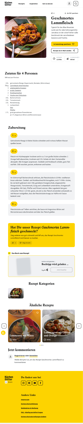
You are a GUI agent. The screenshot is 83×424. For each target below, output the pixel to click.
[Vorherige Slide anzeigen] (4, 326)
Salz (11, 107)
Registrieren (20, 355)
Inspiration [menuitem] (34, 4)
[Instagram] (23, 383)
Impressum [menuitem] (25, 400)
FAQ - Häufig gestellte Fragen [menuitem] (32, 412)
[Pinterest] (29, 383)
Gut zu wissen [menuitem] (47, 4)
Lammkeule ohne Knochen (19, 86)
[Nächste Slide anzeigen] (78, 326)
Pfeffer (12, 110)
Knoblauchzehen (16, 93)
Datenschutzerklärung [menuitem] (29, 404)
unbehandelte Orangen (18, 88)
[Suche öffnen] (75, 3)
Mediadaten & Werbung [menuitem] (29, 408)
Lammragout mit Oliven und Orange (57, 334)
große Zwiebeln (15, 90)
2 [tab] (41, 345)
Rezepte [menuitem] (22, 4)
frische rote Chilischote (18, 95)
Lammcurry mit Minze (22, 335)
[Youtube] (34, 383)
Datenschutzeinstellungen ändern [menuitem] (33, 417)
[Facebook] (40, 383)
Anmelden (33, 355)
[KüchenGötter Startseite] (8, 3)
